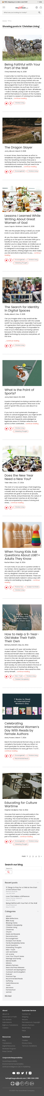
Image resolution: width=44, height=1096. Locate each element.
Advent (8, 916)
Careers (5, 1028)
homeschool (10, 990)
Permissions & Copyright (31, 1022)
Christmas (10, 930)
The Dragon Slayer (18, 147)
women (9, 992)
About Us (5, 1014)
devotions (9, 988)
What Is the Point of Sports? (19, 391)
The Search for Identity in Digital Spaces (22, 309)
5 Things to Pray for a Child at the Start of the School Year (21, 888)
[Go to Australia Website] (22, 1083)
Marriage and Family (13, 959)
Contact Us (26, 1014)
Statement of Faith (9, 1017)
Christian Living (11, 927)
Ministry (9, 963)
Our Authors (6, 1019)
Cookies (25, 1040)
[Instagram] (30, 1073)
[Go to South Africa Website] (32, 1083)
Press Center (7, 1051)
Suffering (9, 981)
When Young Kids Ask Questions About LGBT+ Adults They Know (22, 555)
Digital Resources (8, 1046)
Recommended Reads (14, 979)
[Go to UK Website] (13, 1083)
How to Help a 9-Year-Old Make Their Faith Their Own (22, 637)
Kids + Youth (10, 950)
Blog (4, 1040)
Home (4, 21)
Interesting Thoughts (14, 947)
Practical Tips (11, 976)
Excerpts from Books (13, 941)
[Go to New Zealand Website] (27, 1083)
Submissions (7, 1022)
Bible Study (10, 921)
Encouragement (12, 938)
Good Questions (12, 945)
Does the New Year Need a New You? (19, 477)
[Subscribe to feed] (14, 1073)
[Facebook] (26, 1073)
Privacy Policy (27, 1043)
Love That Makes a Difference (17, 896)
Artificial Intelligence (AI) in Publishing (16, 1067)
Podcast (9, 974)
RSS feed (8, 996)
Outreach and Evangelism (15, 972)
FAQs (24, 1031)
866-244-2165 (33, 1078)
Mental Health (11, 961)
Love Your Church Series (15, 956)
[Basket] (41, 8)
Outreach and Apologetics (16, 970)
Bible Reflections (12, 918)
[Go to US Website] (17, 1083)
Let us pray (10, 954)
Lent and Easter (12, 952)
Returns (25, 1019)
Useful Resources (12, 983)
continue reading (20, 98)
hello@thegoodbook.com (15, 1078)
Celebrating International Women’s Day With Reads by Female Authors (22, 728)
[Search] (8, 872)
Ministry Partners (12, 965)
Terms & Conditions (29, 1046)
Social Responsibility (9, 1061)
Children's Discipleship (14, 925)
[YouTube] (18, 1073)
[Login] (37, 7)
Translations (7, 1043)
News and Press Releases (15, 967)
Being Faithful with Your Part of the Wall (22, 66)
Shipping (25, 1017)
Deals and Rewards (13, 934)
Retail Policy (26, 1028)
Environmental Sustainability (12, 1064)
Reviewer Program (9, 1049)
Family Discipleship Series (15, 943)
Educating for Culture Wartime (21, 804)
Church (9, 932)
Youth (8, 985)
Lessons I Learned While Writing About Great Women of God (22, 219)
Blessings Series (11, 923)
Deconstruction (12, 936)
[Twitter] (22, 1073)
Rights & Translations (10, 1025)
